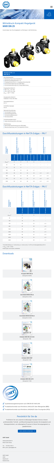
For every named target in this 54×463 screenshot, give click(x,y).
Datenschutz (6, 460)
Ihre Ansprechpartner (26, 431)
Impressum (5, 458)
